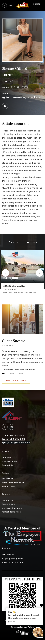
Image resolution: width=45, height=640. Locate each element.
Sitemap (15, 627)
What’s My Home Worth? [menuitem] (14, 482)
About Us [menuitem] (6, 457)
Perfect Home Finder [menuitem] (12, 512)
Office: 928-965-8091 (13, 435)
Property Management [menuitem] (13, 558)
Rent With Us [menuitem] (8, 554)
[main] (22, 200)
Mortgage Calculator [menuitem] (12, 508)
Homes (36, 4)
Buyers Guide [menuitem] (8, 504)
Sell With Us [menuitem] (7, 479)
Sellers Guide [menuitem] (8, 486)
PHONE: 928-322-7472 (15, 87)
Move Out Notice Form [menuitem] (12, 562)
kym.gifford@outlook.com (16, 442)
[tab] (3, 373)
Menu (11, 5)
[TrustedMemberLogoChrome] (22, 536)
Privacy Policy (26, 627)
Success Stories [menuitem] (9, 461)
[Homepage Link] (22, 5)
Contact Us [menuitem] (7, 465)
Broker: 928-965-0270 (13, 439)
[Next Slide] (39, 273)
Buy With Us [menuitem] (7, 500)
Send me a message (16, 380)
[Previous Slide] (5, 273)
